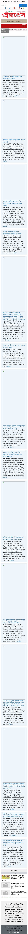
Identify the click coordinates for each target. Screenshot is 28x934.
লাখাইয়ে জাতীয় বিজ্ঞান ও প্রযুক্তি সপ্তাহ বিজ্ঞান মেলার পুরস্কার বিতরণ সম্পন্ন (13, 843)
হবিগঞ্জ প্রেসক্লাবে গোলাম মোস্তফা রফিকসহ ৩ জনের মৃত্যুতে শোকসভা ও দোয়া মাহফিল (18, 886)
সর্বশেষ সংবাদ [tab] (14, 870)
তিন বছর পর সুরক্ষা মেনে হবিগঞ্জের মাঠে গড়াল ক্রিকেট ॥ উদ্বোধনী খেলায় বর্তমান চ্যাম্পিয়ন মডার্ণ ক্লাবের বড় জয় (14, 703)
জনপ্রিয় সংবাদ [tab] (14, 873)
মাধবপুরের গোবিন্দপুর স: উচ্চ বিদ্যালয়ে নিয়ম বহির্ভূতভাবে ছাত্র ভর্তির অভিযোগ (12, 454)
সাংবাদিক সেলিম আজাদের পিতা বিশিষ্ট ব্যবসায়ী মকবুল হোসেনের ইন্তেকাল (12, 203)
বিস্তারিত (16, 96)
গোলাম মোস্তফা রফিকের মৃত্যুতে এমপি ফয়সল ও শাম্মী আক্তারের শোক (18, 892)
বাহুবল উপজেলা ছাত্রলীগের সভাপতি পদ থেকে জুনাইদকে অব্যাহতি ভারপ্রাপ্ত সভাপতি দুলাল (14, 786)
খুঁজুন (23, 5)
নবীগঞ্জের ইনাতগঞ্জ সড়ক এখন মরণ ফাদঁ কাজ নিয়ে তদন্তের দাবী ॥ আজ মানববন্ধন (12, 878)
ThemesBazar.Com (14, 932)
